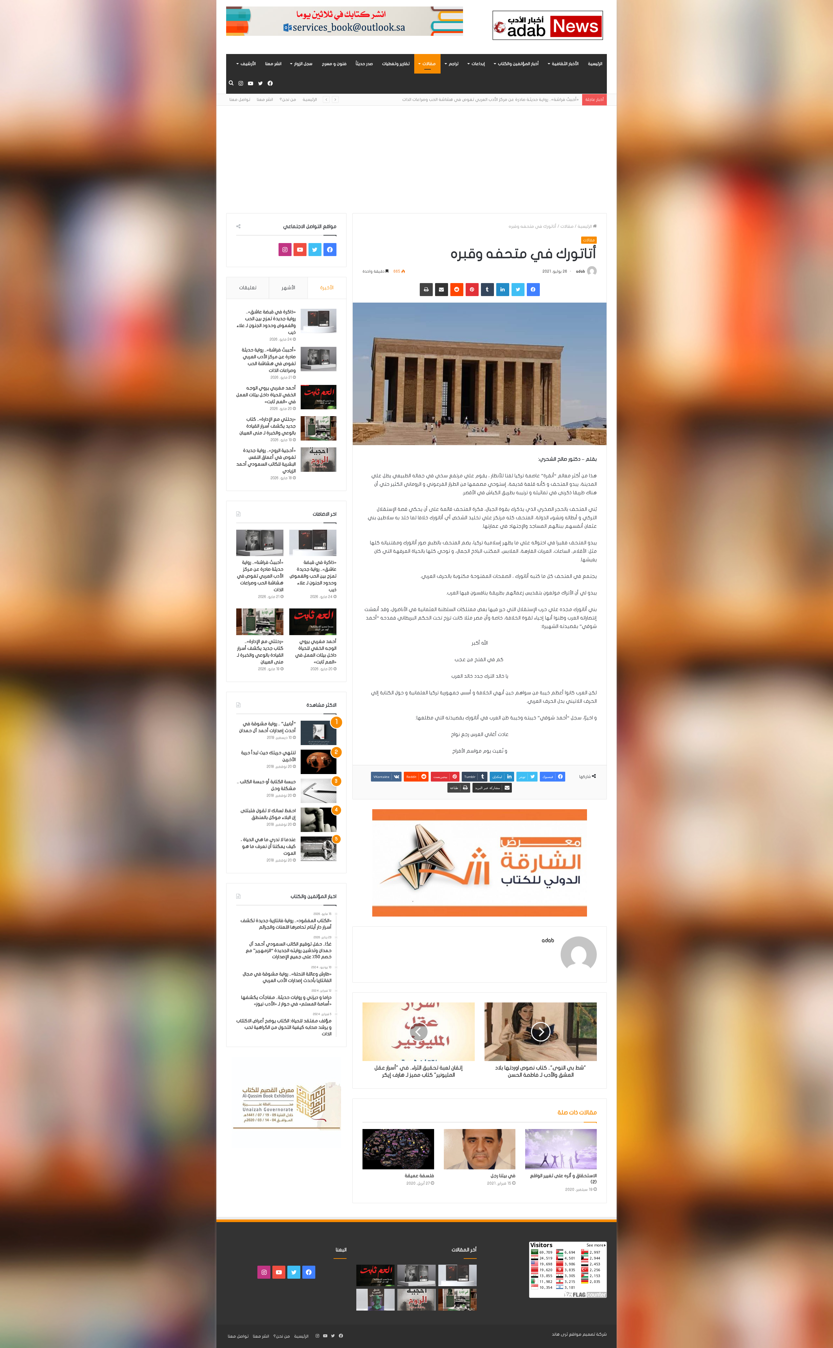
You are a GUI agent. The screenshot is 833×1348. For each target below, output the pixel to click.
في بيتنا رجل (503, 1175)
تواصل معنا (239, 99)
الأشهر (288, 287)
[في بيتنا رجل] (479, 1149)
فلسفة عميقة (419, 1175)
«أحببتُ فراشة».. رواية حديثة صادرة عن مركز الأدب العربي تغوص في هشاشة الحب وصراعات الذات (260, 576)
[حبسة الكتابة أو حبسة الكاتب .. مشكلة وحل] (318, 791)
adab (580, 271)
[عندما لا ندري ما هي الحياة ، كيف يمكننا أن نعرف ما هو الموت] (318, 849)
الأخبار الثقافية (565, 63)
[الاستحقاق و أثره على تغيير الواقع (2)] (561, 1149)
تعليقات (247, 287)
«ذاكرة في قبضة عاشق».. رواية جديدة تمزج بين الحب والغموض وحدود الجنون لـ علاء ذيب (313, 576)
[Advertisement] (416, 154)
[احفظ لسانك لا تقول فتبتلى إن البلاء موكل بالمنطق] (318, 820)
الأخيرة (327, 287)
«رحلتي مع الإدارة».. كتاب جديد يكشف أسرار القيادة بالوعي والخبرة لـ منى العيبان (267, 426)
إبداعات (478, 63)
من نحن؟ (288, 99)
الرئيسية (595, 63)
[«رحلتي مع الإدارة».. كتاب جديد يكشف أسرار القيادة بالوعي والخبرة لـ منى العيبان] (318, 428)
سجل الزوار (303, 63)
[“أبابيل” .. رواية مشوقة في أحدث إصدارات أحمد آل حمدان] (318, 733)
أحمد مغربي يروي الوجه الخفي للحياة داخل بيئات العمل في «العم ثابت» (511, 99)
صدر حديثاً (364, 63)
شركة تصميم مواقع (588, 1334)
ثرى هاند (560, 1334)
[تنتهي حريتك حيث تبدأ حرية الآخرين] (318, 762)
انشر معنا (273, 63)
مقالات (429, 63)
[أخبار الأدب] (546, 27)
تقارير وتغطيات (396, 63)
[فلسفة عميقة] (398, 1149)
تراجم (453, 63)
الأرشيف (248, 63)
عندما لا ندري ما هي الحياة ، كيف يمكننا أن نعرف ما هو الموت (268, 846)
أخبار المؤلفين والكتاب (518, 63)
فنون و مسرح (334, 63)
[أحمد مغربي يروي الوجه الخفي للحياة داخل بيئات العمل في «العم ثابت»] (318, 397)
